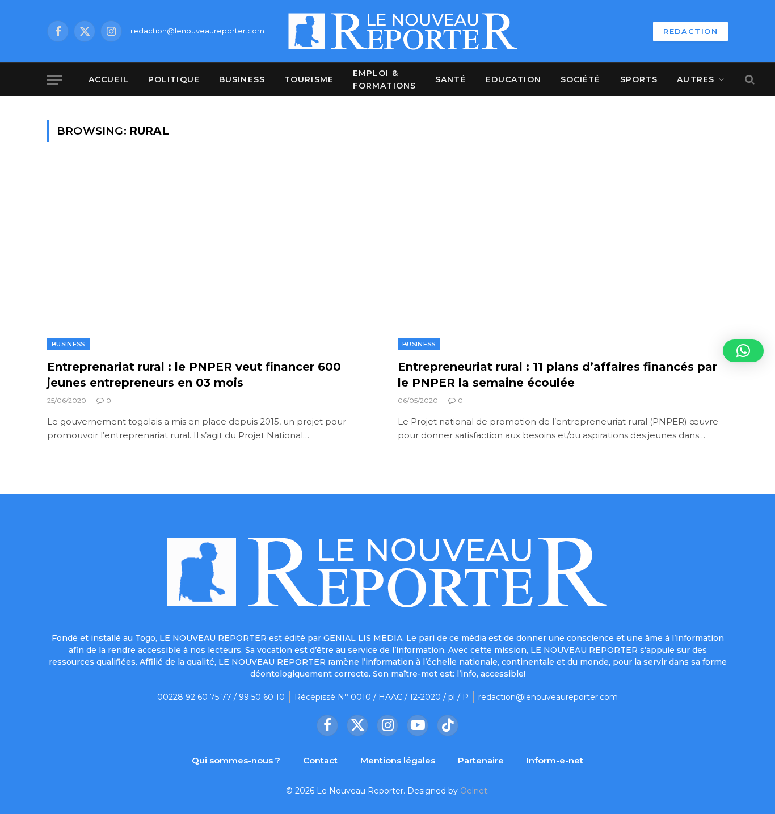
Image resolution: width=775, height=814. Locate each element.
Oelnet (473, 791)
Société (581, 79)
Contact (320, 760)
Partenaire (481, 760)
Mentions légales (397, 760)
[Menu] (54, 80)
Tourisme (309, 79)
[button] (743, 350)
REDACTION (690, 31)
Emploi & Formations (384, 79)
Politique (174, 79)
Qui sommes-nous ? (236, 760)
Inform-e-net (555, 760)
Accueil (109, 79)
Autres (695, 79)
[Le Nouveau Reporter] (403, 31)
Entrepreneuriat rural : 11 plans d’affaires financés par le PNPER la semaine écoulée (557, 374)
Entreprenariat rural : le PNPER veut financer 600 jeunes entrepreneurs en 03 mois (194, 374)
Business (242, 79)
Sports (639, 79)
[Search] (749, 80)
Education (513, 79)
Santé (450, 79)
